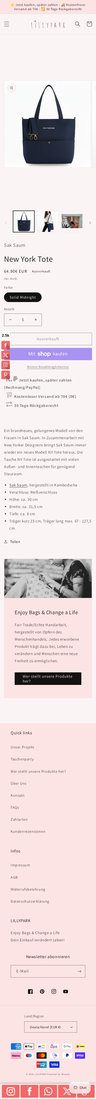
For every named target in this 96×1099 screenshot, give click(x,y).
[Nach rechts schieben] (90, 223)
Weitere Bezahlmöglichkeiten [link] (48, 367)
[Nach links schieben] (6, 223)
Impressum (20, 865)
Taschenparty (22, 759)
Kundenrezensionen (28, 831)
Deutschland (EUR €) (45, 1027)
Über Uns (19, 783)
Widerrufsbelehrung (28, 889)
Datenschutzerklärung (30, 901)
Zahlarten (19, 819)
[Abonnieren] (79, 971)
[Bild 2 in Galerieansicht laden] (47, 221)
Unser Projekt (22, 747)
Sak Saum (18, 484)
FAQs (15, 807)
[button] (7, 24)
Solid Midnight (23, 297)
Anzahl (9, 309)
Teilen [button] (15, 541)
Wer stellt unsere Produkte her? (48, 679)
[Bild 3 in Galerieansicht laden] (72, 221)
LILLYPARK (40, 1074)
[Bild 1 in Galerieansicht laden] (23, 221)
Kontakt (18, 795)
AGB (14, 877)
